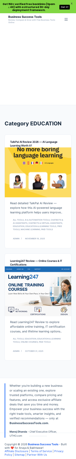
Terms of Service (41, 451)
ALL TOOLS (18, 220)
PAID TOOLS (47, 229)
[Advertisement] (38, 65)
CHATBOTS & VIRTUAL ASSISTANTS (45, 223)
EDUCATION (18, 226)
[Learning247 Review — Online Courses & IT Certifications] (38, 291)
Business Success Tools (25, 17)
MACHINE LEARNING (30, 229)
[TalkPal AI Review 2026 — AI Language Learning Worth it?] (38, 172)
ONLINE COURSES (29, 342)
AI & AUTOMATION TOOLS (37, 220)
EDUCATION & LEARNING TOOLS (40, 226)
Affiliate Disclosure (16, 451)
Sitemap (19, 454)
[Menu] (66, 19)
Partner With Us (37, 454)
